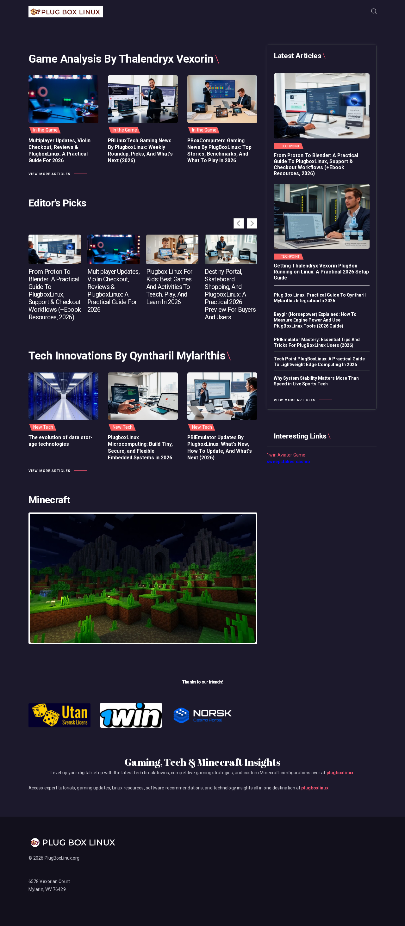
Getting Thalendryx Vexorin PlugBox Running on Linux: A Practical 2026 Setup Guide (321, 272)
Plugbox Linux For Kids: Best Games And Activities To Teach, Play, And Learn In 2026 (169, 287)
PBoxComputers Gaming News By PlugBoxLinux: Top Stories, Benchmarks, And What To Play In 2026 (219, 151)
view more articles (49, 174)
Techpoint (290, 146)
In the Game (45, 129)
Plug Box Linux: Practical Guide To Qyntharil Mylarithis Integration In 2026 (320, 297)
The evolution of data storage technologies (60, 440)
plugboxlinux (340, 772)
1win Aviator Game (286, 454)
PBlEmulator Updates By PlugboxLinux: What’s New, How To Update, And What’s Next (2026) (219, 447)
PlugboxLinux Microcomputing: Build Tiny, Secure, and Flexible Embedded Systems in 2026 (140, 447)
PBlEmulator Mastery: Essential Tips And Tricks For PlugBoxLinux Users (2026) (317, 342)
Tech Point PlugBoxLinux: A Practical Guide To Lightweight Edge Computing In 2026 (319, 361)
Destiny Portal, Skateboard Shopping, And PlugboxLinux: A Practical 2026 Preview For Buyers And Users (230, 294)
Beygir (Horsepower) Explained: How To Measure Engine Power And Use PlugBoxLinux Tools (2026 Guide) (315, 320)
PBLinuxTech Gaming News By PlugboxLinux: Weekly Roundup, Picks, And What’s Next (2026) (140, 151)
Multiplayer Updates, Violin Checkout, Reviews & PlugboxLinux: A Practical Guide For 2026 (59, 151)
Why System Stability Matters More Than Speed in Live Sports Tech (316, 381)
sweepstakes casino (288, 461)
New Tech (43, 427)
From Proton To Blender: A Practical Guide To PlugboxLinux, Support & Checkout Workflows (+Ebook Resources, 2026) (54, 294)
